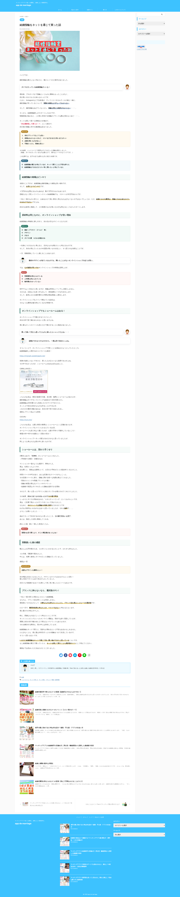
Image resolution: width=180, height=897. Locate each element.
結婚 (22, 677)
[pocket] (70, 655)
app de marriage (23, 5)
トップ (90, 817)
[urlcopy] (89, 655)
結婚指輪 (57, 679)
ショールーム (25, 679)
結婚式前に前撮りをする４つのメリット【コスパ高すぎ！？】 (56, 710)
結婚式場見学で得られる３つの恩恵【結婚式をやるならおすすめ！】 (58, 692)
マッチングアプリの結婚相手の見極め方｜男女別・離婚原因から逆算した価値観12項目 (64, 745)
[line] (84, 655)
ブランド (48, 679)
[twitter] (61, 655)
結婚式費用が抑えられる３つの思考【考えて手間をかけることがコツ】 (59, 781)
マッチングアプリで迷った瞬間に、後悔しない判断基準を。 (30, 820)
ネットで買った (34, 679)
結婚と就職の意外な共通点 (44, 763)
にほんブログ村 (142, 49)
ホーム (60, 9)
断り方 (105, 9)
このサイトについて (120, 9)
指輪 (52, 679)
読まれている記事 (99, 817)
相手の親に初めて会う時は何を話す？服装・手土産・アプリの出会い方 (59, 728)
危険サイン (90, 9)
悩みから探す (75, 9)
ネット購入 (42, 679)
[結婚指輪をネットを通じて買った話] (75, 655)
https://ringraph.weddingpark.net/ (32, 356)
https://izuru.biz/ (26, 420)
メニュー (78, 817)
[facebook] (66, 655)
